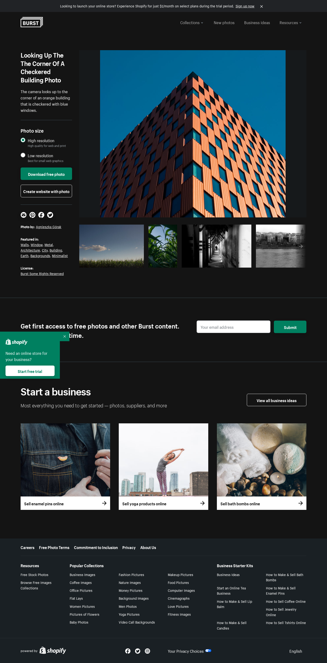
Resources (289, 22)
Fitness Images (179, 614)
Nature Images (130, 582)
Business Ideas (228, 574)
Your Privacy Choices (186, 650)
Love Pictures (178, 606)
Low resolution (40, 155)
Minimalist (60, 255)
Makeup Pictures (180, 574)
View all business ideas (277, 400)
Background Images (134, 598)
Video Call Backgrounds (137, 622)
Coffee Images (81, 582)
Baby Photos (79, 622)
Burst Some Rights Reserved (42, 273)
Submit (290, 327)
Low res (129, 262)
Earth (24, 255)
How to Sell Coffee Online (286, 601)
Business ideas (257, 22)
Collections (190, 22)
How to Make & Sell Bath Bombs (284, 577)
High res (111, 262)
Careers (27, 547)
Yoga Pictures (129, 614)
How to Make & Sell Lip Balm (234, 603)
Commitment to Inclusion (96, 547)
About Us (148, 547)
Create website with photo (46, 191)
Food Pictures (178, 582)
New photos (224, 22)
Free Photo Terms (54, 547)
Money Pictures (130, 590)
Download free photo (46, 174)
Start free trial (30, 371)
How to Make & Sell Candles (232, 625)
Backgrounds (40, 255)
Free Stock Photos (34, 574)
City (45, 250)
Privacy (129, 547)
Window (37, 244)
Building (56, 250)
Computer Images (181, 590)
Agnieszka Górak (48, 226)
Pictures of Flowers (84, 614)
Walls (25, 244)
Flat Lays (76, 598)
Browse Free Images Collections (36, 585)
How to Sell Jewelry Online (281, 611)
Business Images (82, 574)
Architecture (30, 250)
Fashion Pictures (131, 574)
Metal (49, 244)
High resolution (41, 140)
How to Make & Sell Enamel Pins (281, 590)
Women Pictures (82, 606)
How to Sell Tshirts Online (286, 622)
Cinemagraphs (179, 598)
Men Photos (128, 606)
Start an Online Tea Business (231, 590)
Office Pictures (81, 590)
